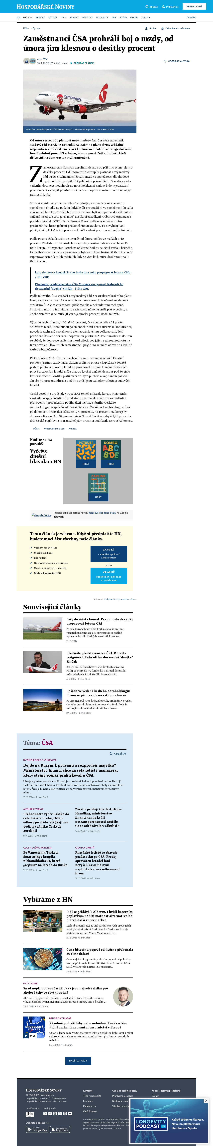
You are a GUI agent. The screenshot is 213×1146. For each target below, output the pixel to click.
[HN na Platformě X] (45, 1113)
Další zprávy (78, 1060)
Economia (88, 1101)
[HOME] (18, 18)
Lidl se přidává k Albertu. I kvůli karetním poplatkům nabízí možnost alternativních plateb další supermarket (99, 916)
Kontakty (87, 1091)
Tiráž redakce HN (92, 1096)
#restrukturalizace (54, 428)
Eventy (155, 1096)
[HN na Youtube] (70, 1113)
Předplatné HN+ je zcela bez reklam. (120, 599)
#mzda (73, 428)
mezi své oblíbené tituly (102, 512)
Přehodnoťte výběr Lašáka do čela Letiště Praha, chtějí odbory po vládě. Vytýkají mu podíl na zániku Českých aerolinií (46, 822)
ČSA (47, 743)
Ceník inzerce (90, 1111)
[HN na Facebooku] (50, 1113)
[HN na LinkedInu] (60, 1113)
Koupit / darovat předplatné (166, 1091)
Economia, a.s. (47, 1095)
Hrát (86, 464)
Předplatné (194, 6)
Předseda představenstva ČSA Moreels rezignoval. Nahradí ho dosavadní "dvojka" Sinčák (99, 657)
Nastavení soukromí (122, 1101)
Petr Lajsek (30, 983)
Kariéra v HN (89, 1106)
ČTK (45, 59)
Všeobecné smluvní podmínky (127, 1106)
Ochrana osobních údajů (124, 1091)
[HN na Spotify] (65, 1113)
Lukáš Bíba (109, 130)
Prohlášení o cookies (122, 1096)
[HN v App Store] (60, 1129)
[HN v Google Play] (37, 1129)
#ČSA (36, 428)
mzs (39, 59)
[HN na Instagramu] (55, 1113)
